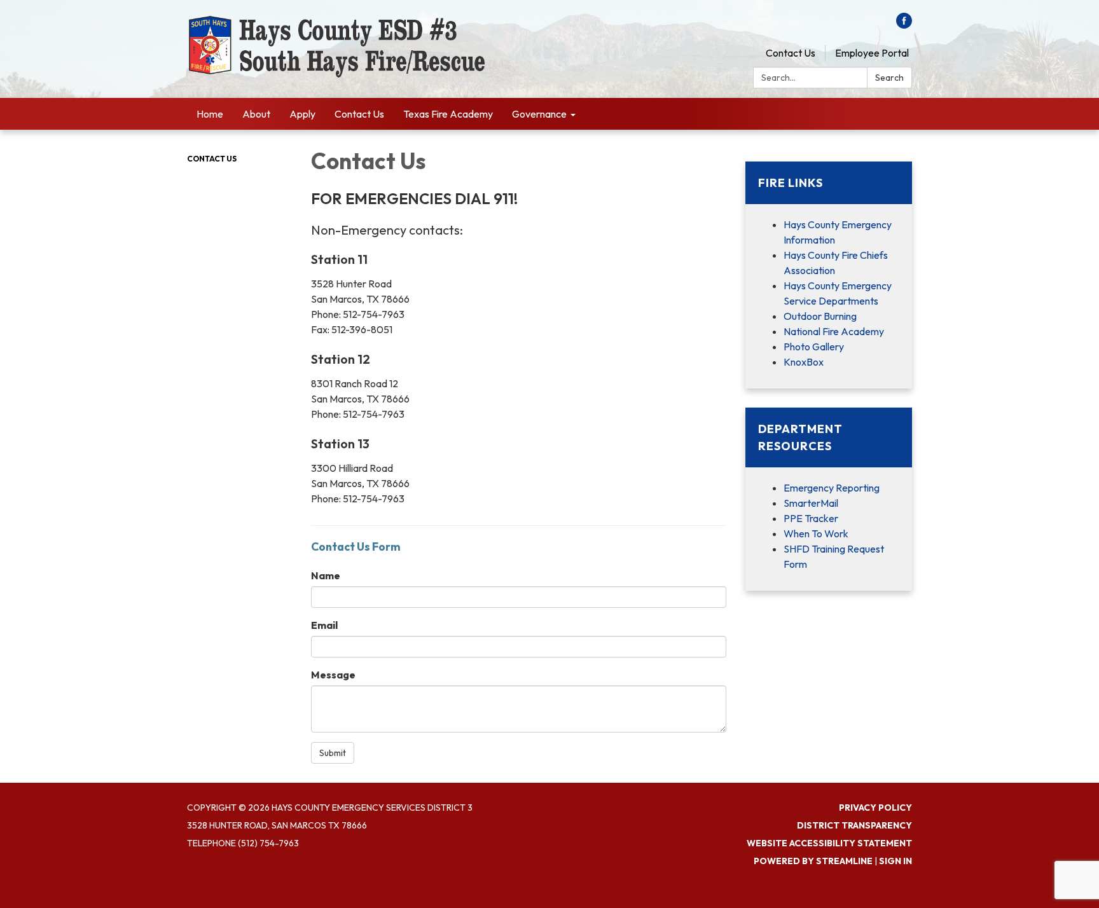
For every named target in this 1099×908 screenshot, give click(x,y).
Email (324, 625)
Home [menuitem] (210, 113)
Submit (332, 753)
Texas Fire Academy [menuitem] (448, 113)
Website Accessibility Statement (829, 843)
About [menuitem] (256, 113)
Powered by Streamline (813, 861)
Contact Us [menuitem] (359, 113)
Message (333, 674)
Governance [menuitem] (539, 113)
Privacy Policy (875, 807)
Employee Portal (872, 52)
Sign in (895, 861)
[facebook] (904, 24)
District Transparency (854, 825)
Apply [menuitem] (302, 113)
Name (325, 575)
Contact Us (790, 52)
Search (889, 77)
